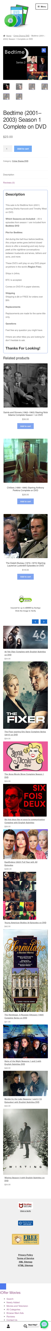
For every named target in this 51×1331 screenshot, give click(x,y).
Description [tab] (8, 174)
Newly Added (13, 1302)
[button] (44, 50)
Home (8, 35)
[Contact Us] (44, 1324)
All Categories (13, 1309)
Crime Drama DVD (21, 35)
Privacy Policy (25, 1254)
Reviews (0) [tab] (9, 182)
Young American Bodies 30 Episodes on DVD (25, 922)
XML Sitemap (25, 1261)
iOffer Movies (10, 1292)
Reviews (11, 1316)
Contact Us (12, 1319)
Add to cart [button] (25, 426)
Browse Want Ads (15, 1313)
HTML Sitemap (25, 1265)
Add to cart (23, 148)
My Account (8, 1326)
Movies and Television (17, 1305)
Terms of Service (25, 1258)
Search (25, 1326)
